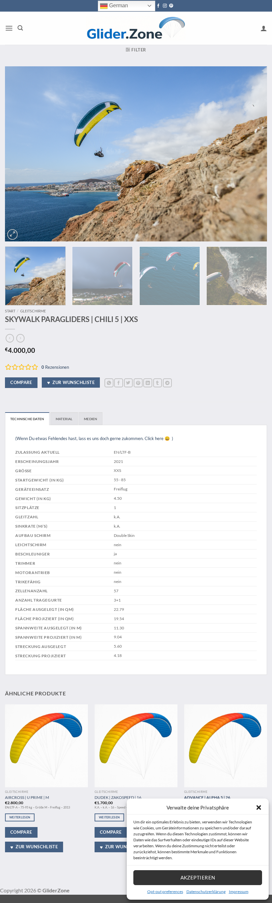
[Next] (253, 153)
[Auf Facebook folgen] (158, 6)
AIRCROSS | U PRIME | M (27, 797)
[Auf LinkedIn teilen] (147, 382)
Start (10, 311)
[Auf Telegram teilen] (167, 382)
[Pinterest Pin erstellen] (138, 382)
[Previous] (19, 153)
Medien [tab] (90, 419)
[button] (258, 807)
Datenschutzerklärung (206, 891)
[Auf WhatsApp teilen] (108, 382)
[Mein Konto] (263, 28)
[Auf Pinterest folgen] (171, 6)
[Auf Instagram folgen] (165, 6)
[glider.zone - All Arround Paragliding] (135, 28)
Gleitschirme (33, 311)
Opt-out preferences (165, 891)
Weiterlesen (19, 817)
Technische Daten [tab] (27, 419)
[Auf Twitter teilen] (128, 382)
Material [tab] (64, 419)
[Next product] (10, 338)
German (118, 5)
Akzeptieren (197, 877)
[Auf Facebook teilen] (118, 382)
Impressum (238, 891)
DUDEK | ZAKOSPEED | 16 (118, 797)
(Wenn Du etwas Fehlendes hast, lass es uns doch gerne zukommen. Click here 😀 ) (94, 438)
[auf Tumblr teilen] (157, 382)
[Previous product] (20, 338)
